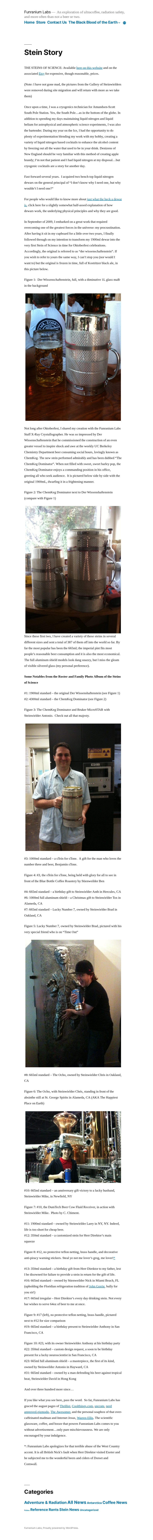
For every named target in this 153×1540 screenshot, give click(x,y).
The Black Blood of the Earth (92, 22)
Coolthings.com (82, 1406)
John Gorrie (97, 1286)
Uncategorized (89, 1509)
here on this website (89, 68)
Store (41, 22)
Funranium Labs (37, 12)
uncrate (99, 1406)
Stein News (69, 1509)
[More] (124, 23)
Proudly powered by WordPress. (60, 1528)
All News (76, 1502)
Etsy (42, 74)
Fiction (27, 1510)
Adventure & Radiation (45, 1502)
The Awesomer (60, 1412)
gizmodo (43, 1412)
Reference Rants (44, 1509)
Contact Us (57, 22)
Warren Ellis (85, 1418)
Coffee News (114, 1502)
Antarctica (94, 1503)
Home (29, 22)
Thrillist (65, 1406)
